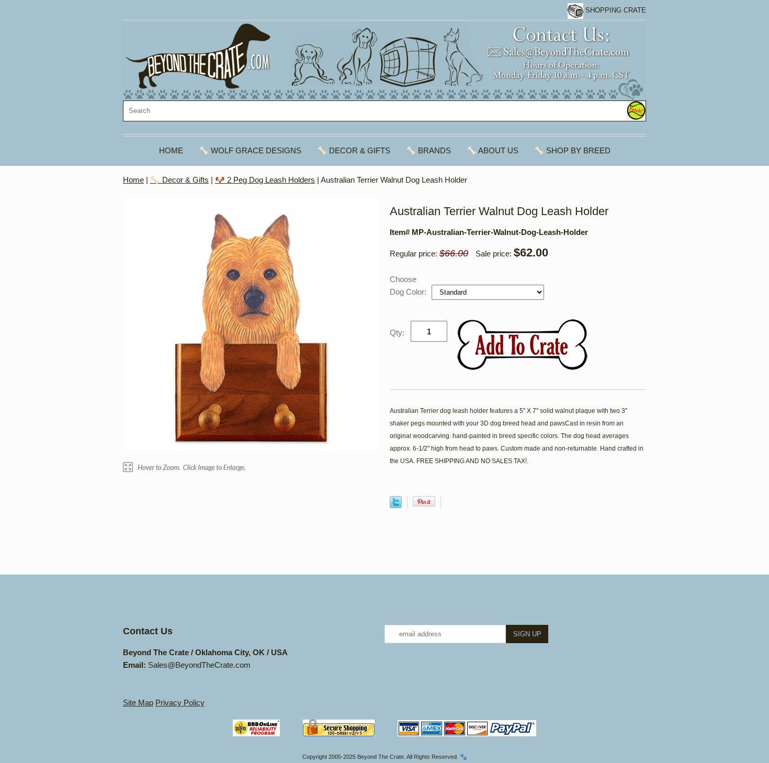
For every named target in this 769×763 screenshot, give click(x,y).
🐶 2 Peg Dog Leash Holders (265, 179)
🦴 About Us (492, 150)
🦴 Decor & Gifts (353, 150)
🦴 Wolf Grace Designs (250, 150)
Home (171, 150)
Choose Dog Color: (409, 285)
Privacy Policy (180, 702)
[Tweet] (396, 505)
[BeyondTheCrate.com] (384, 60)
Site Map (138, 702)
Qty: (397, 332)
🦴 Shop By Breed (572, 150)
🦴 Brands (428, 150)
